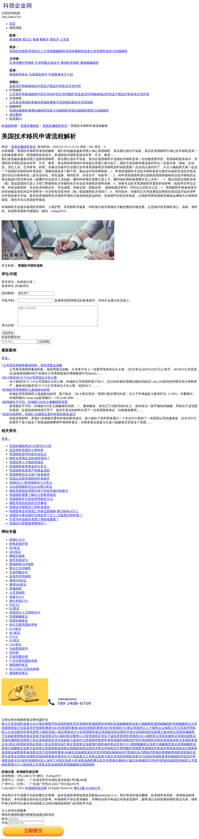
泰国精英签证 (18, 74)
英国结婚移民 (77, 110)
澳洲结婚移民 (37, 110)
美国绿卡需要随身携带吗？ (28, 523)
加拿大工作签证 (87, 756)
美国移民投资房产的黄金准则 (29, 470)
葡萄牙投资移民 (56, 723)
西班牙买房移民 (82, 102)
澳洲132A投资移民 (85, 736)
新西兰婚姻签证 (12, 748)
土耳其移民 (17, 592)
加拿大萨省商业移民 (79, 760)
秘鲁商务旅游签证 (26, 752)
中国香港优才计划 (60, 74)
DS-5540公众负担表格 (24, 669)
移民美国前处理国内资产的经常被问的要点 (38, 490)
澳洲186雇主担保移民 (72, 752)
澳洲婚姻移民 (89, 62)
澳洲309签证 (17, 580)
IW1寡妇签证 (63, 736)
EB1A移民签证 (148, 736)
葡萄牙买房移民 (61, 102)
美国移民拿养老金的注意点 (28, 466)
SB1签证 (15, 552)
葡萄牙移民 (17, 556)
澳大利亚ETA (18, 600)
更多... (6, 358)
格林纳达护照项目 (124, 752)
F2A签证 (15, 628)
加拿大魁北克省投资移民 (115, 756)
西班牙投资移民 (77, 723)
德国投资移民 (178, 760)
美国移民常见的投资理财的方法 (31, 499)
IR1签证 (14, 632)
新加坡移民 (56, 764)
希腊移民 (15, 588)
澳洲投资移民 (70, 62)
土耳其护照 (17, 94)
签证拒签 (116, 744)
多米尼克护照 (71, 86)
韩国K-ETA (17, 539)
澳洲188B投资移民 (83, 728)
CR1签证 (15, 644)
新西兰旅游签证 (165, 732)
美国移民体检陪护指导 (125, 740)
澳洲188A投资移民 (58, 728)
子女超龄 (8, 736)
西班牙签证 (128, 732)
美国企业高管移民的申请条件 (29, 478)
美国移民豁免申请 (98, 740)
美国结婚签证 (186, 736)
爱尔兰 (27, 39)
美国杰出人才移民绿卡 (24, 612)
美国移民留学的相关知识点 (28, 454)
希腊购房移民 (171, 752)
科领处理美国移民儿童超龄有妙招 (26, 389)
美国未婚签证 (18, 620)
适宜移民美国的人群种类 (26, 450)
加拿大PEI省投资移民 (22, 760)
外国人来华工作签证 (51, 760)
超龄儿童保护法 (75, 740)
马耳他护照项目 (158, 760)
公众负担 (11, 732)
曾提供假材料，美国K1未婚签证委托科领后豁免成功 (39, 414)
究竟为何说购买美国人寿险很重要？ (34, 519)
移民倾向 (104, 744)
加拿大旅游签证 (43, 736)
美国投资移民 (18, 51)
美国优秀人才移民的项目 (26, 462)
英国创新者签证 (47, 756)
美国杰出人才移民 (145, 728)
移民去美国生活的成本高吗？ (29, 458)
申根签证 (110, 748)
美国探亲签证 (26, 744)
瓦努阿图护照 (68, 94)
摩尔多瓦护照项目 (105, 760)
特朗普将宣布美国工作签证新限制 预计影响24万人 (44, 511)
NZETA (14, 604)
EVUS (13, 636)
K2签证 (14, 608)
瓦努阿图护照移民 (21, 62)
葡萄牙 (44, 39)
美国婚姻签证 (18, 616)
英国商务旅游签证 (57, 748)
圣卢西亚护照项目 (149, 752)
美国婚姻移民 (56, 51)
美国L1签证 (56, 732)
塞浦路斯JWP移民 (21, 564)
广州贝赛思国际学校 (23, 660)
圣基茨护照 (17, 86)
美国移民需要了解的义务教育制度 (32, 495)
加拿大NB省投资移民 (146, 756)
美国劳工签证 (29, 740)
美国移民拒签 (150, 748)
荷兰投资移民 (48, 752)
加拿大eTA (16, 596)
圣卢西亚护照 (53, 86)
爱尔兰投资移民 (12, 723)
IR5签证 (14, 548)
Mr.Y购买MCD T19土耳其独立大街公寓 (30, 377)
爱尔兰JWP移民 (20, 568)
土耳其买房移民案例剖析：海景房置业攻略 (32, 365)
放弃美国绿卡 (18, 560)
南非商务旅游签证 (172, 748)
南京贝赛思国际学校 (23, 624)
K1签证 (14, 640)
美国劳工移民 (39, 732)
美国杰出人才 (37, 51)
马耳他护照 (51, 94)
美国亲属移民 (74, 51)
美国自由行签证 (62, 744)
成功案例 (15, 114)
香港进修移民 (170, 756)
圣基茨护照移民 (20, 576)
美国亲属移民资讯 (54, 125)
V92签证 (127, 728)
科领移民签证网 (36, 788)
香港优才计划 (73, 732)
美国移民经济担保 (51, 740)
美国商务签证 (92, 732)
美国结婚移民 (18, 110)
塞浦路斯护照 (34, 94)
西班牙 (54, 39)
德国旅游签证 (79, 748)
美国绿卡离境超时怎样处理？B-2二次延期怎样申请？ (45, 515)
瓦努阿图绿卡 (18, 572)
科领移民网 (9, 125)
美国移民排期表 (152, 740)
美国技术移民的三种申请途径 (29, 507)
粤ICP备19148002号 (87, 788)
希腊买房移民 (40, 102)
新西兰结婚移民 (98, 110)
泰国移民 (88, 764)
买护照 (14, 652)
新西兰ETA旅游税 (20, 764)
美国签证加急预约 (85, 744)
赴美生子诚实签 (109, 736)
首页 (12, 23)
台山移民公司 (167, 728)
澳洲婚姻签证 (140, 744)
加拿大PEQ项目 (34, 723)
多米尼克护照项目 (99, 752)
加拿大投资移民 (95, 51)
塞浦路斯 (15, 39)
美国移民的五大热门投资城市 (29, 474)
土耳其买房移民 (20, 102)
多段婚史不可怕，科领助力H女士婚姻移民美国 (35, 402)
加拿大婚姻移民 (143, 723)
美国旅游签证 (110, 732)
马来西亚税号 (38, 74)
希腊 (36, 39)
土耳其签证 (40, 764)
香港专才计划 (67, 756)
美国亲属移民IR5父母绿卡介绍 (30, 446)
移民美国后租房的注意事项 (28, 503)
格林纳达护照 (34, 86)
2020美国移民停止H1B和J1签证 (30, 486)
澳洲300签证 (17, 584)
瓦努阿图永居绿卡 (47, 62)
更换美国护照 (18, 543)
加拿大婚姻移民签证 (164, 744)
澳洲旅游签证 (23, 736)
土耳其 (64, 39)
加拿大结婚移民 (116, 51)
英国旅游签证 (145, 732)
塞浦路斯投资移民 (100, 723)
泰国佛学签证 (18, 665)
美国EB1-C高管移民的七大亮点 (30, 482)
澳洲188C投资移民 (109, 728)
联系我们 (15, 118)
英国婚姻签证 (181, 723)
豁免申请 (23, 732)
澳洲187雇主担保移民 (133, 760)
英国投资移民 (26, 756)
